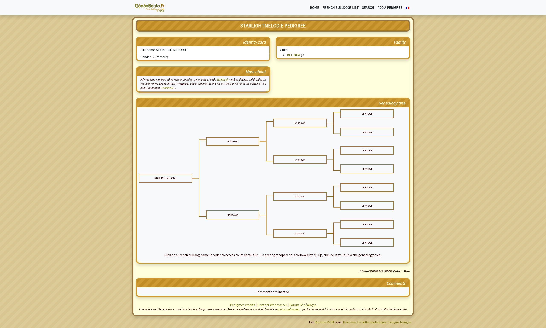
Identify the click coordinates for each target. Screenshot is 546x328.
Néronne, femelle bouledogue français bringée (377, 322)
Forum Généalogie (302, 305)
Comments (167, 87)
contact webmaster (288, 309)
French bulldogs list (340, 7)
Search (368, 7)
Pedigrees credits (242, 305)
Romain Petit (324, 322)
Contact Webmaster (272, 305)
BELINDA (293, 55)
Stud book (222, 79)
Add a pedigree (390, 7)
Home (314, 7)
